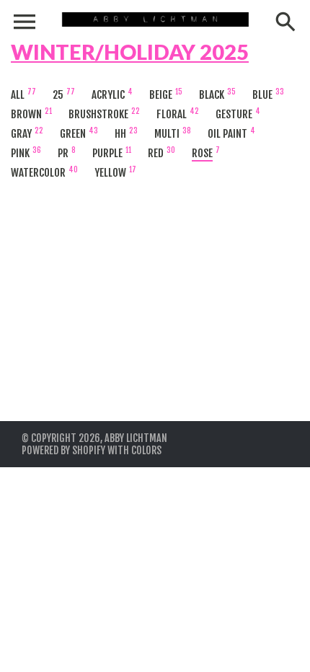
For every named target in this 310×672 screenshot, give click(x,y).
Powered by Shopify (63, 450)
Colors (146, 450)
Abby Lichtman (136, 438)
